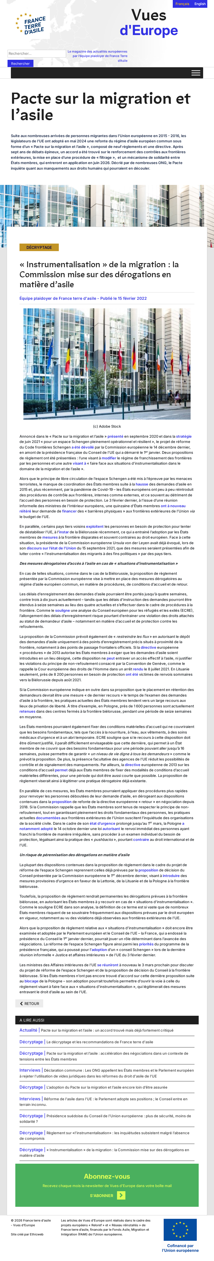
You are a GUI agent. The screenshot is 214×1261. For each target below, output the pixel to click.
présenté (115, 436)
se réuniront (107, 965)
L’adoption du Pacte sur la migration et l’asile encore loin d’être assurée (107, 1087)
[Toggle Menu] (195, 72)
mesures (50, 537)
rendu (138, 669)
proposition (61, 801)
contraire (141, 839)
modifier (108, 458)
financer (69, 511)
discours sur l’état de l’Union (51, 548)
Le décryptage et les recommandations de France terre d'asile (100, 1042)
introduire (171, 875)
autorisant (111, 828)
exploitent (95, 526)
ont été (132, 674)
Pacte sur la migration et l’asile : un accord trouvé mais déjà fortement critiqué (107, 1030)
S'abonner (101, 1195)
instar (64, 532)
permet (61, 770)
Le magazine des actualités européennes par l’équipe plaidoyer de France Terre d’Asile (97, 56)
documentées (48, 818)
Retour (32, 1003)
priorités (146, 944)
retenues (27, 711)
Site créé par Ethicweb (27, 1234)
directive (148, 647)
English (200, 4)
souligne (62, 610)
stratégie (184, 436)
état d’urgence (102, 823)
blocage (31, 981)
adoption (99, 949)
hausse (142, 484)
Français (182, 4)
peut (111, 658)
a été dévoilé (83, 447)
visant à (79, 463)
